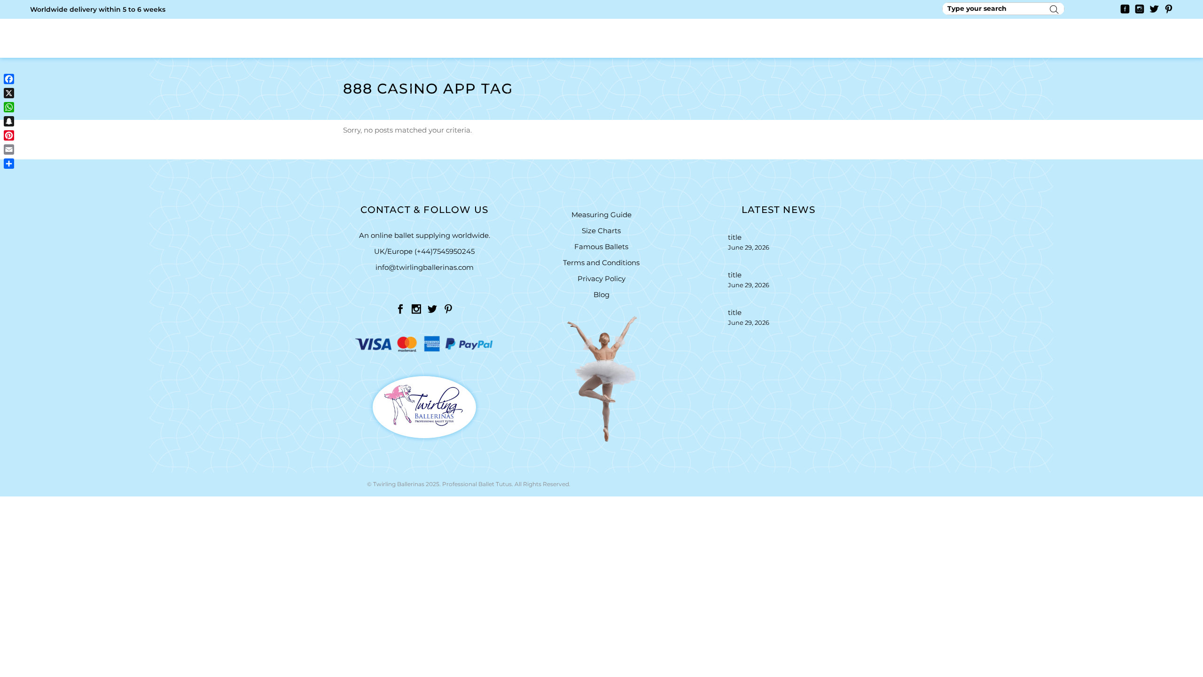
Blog (601, 294)
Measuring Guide (601, 214)
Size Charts (601, 230)
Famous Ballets (601, 246)
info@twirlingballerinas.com (424, 267)
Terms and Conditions (601, 262)
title (735, 237)
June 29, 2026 (748, 247)
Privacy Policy (601, 278)
